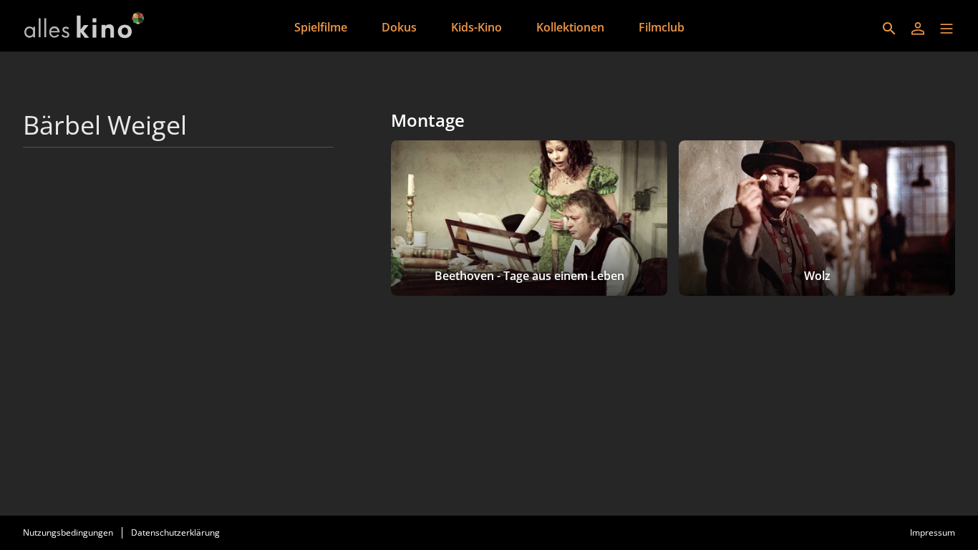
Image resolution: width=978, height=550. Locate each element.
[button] (946, 28)
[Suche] (889, 28)
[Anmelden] (918, 28)
